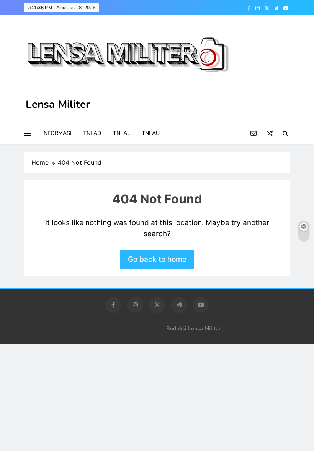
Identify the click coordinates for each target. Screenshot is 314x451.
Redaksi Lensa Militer (193, 328)
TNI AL (121, 133)
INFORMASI (57, 133)
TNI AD (92, 133)
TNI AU (151, 133)
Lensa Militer (58, 104)
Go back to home (157, 259)
